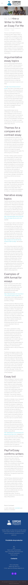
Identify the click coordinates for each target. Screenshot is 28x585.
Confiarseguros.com (12, 581)
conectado (17, 508)
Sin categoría (16, 28)
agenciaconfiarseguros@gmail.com (16, 568)
